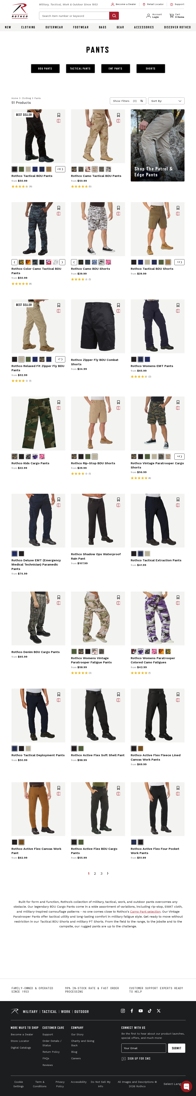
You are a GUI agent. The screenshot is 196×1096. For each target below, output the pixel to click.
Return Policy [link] (51, 1051)
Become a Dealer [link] (22, 1034)
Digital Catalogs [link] (21, 1047)
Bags (103, 27)
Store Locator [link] (20, 1040)
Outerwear (54, 27)
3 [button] (101, 873)
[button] (58, 115)
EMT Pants (115, 68)
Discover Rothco (177, 27)
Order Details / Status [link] (51, 1043)
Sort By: (156, 100)
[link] (123, 4)
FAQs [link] (45, 1058)
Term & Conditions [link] (40, 1084)
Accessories (144, 27)
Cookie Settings (18, 1084)
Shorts (151, 68)
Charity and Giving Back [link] (82, 1043)
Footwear (81, 27)
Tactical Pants (80, 68)
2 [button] (95, 873)
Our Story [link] (77, 1034)
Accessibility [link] (79, 1081)
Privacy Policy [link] (60, 1084)
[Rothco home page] (20, 11)
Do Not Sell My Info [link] (100, 1084)
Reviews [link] (47, 1065)
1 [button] (88, 873)
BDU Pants (45, 68)
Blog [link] (74, 1051)
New (8, 27)
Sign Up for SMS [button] (139, 1058)
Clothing (28, 27)
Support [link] (47, 1034)
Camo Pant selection (145, 911)
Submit (177, 1048)
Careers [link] (76, 1058)
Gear (120, 27)
